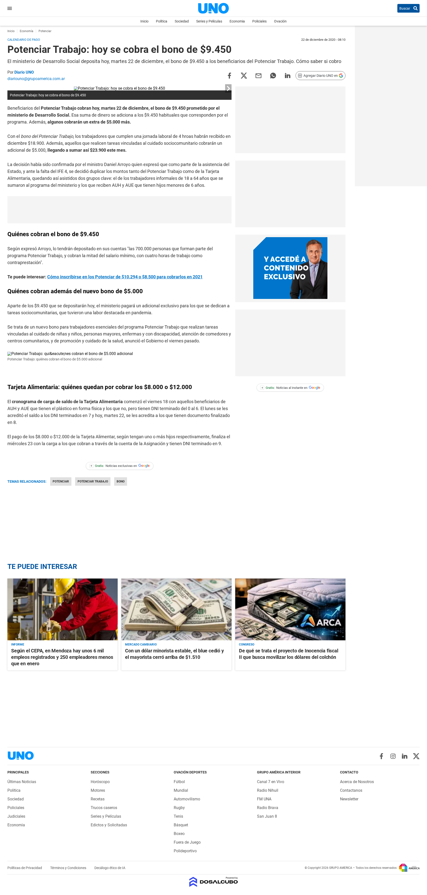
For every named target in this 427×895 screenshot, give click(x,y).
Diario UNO (24, 72)
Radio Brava (267, 807)
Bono (121, 481)
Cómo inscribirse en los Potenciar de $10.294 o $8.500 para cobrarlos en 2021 (125, 276)
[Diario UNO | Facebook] (381, 756)
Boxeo (179, 833)
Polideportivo (185, 851)
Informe (17, 644)
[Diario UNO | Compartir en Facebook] (229, 75)
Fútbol (179, 781)
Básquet (181, 825)
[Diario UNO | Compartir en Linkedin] (288, 75)
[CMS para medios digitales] (213, 882)
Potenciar (61, 481)
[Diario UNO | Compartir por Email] (258, 75)
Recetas (98, 799)
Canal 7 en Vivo (270, 781)
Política (161, 21)
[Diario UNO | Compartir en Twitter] (244, 75)
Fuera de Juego (187, 842)
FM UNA (264, 799)
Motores (98, 790)
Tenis (178, 816)
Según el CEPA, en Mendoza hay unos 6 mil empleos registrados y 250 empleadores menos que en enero (62, 657)
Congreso (246, 644)
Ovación (280, 21)
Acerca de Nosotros (357, 781)
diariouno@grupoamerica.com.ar (36, 78)
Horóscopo (100, 781)
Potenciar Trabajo (93, 481)
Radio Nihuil (267, 790)
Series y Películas (209, 21)
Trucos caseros (104, 807)
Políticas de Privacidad (25, 868)
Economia (237, 21)
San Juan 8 (267, 816)
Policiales (259, 21)
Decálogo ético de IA (109, 868)
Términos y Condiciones (68, 868)
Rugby (179, 807)
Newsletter (349, 799)
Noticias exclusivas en (113, 466)
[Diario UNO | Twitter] (416, 756)
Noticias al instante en (284, 388)
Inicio (144, 21)
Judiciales (16, 816)
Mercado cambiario (141, 644)
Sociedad (182, 21)
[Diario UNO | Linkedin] (404, 756)
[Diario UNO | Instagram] (393, 756)
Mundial (181, 790)
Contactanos (351, 790)
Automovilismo (187, 799)
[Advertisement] (120, 210)
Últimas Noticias (21, 781)
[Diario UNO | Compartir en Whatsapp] (273, 75)
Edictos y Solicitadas (109, 825)
